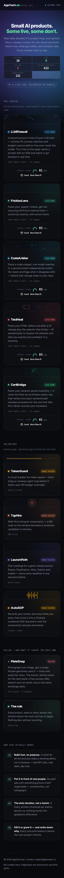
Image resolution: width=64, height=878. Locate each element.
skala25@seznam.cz (45, 859)
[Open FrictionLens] (32, 211)
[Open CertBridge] (32, 399)
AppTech (18, 5)
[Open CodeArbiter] (32, 270)
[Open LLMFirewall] (32, 148)
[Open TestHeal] (32, 334)
